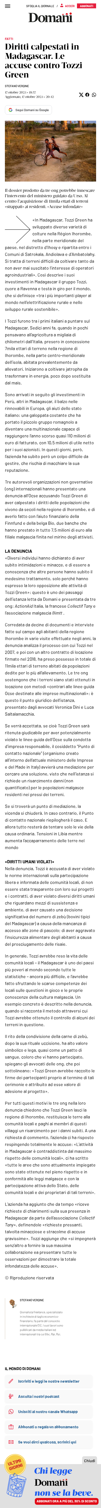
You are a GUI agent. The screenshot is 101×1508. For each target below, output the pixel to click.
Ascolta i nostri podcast (38, 1396)
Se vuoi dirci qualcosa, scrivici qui (47, 1442)
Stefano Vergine (17, 86)
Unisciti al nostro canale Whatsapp (48, 1411)
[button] (81, 95)
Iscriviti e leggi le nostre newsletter (48, 1381)
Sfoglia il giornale (40, 6)
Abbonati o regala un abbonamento (48, 1426)
